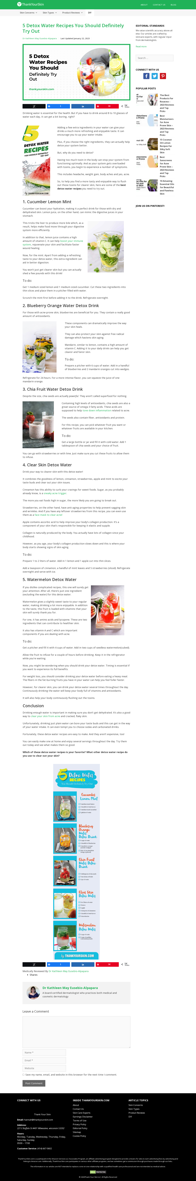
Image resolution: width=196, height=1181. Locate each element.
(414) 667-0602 (44, 1148)
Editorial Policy (80, 1128)
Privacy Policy (79, 1124)
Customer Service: (27, 1148)
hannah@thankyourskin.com (38, 1119)
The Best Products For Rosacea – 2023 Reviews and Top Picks (167, 103)
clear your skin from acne (45, 716)
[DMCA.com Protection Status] (98, 1173)
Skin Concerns (27, 12)
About (144, 4)
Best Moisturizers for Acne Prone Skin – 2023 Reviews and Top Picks (167, 125)
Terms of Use (79, 1120)
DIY (89, 12)
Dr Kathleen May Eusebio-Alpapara (40, 38)
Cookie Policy (79, 1136)
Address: (21, 1125)
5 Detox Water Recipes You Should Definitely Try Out (73, 28)
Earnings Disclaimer (83, 1116)
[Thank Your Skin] (30, 3)
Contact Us (159, 4)
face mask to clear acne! (48, 514)
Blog (173, 4)
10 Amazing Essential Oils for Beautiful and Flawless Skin (167, 187)
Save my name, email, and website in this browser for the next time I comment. (71, 1074)
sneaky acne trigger (55, 493)
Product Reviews (71, 12)
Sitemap (77, 1132)
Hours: (20, 1133)
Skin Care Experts (81, 1112)
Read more (141, 46)
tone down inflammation (97, 410)
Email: (20, 1119)
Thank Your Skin (42, 1114)
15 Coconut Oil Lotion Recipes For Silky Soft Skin (166, 146)
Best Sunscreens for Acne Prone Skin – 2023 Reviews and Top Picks (167, 167)
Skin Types (48, 12)
